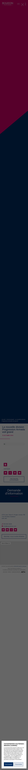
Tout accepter (8, 764)
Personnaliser (18, 764)
